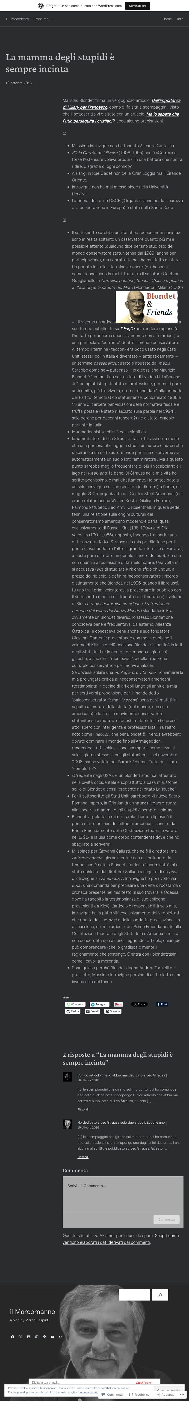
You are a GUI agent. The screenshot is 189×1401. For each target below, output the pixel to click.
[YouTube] (52, 1337)
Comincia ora (138, 5)
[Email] (60, 1337)
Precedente (20, 19)
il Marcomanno (32, 1311)
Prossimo (41, 19)
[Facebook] (12, 1337)
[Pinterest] (44, 1337)
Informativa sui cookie (93, 1392)
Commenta (166, 1219)
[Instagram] (36, 1337)
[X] (20, 1337)
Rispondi (83, 1109)
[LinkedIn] (28, 1337)
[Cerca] (160, 1295)
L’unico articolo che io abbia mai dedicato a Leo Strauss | (122, 1075)
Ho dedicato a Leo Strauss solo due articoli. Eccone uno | (122, 1122)
